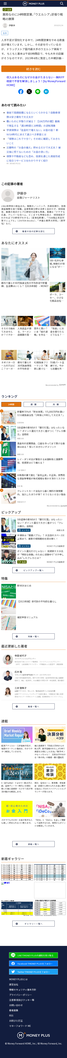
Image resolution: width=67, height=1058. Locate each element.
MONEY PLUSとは (18, 979)
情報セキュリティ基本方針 (22, 989)
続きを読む (33, 69)
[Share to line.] (37, 91)
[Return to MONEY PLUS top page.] (33, 3)
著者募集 (13, 1010)
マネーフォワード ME (20, 1025)
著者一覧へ (33, 706)
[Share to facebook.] (20, 91)
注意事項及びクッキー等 (21, 1000)
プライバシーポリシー (20, 994)
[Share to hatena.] (46, 91)
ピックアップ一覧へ (33, 570)
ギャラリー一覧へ (34, 923)
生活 (5, 33)
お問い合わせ (16, 1005)
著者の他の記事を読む (33, 231)
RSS (11, 1015)
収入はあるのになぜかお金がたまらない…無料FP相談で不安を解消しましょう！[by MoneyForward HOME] (36, 81)
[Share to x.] (29, 91)
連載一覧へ (33, 844)
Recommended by (52, 385)
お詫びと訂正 (16, 1020)
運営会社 (13, 984)
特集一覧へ (33, 636)
